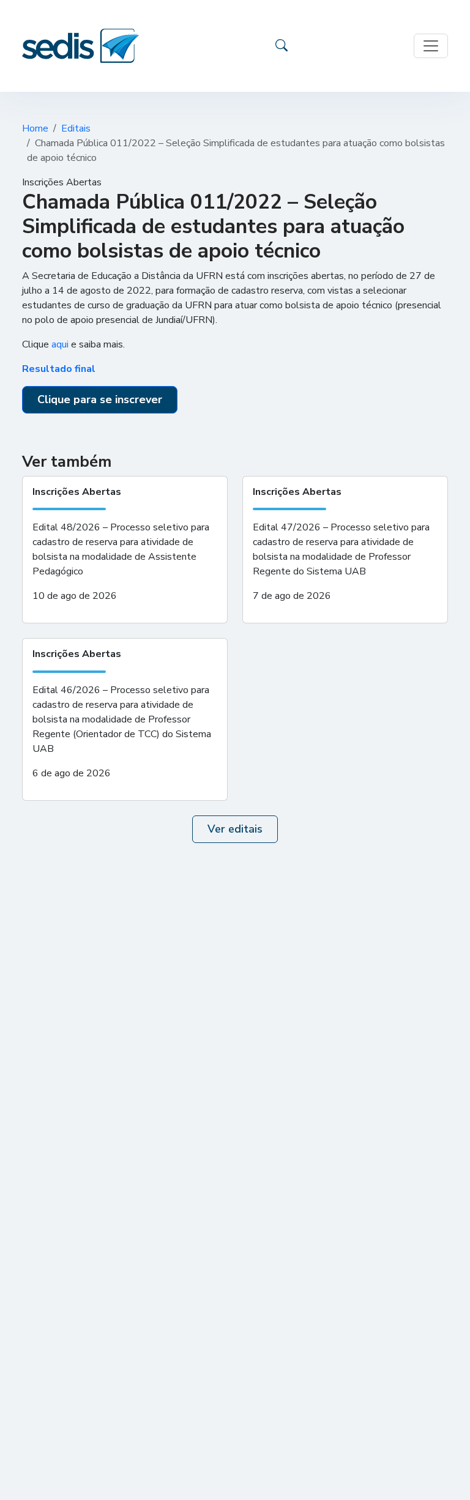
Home (35, 128)
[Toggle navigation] (431, 46)
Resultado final (58, 369)
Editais (76, 128)
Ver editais (235, 829)
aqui (60, 344)
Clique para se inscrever (99, 399)
